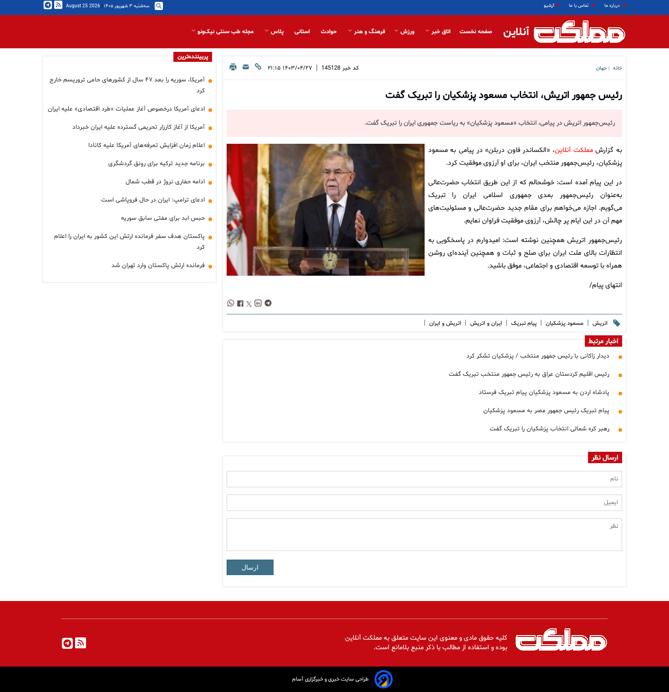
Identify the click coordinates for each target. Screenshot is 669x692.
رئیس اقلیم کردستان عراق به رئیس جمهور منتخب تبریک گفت (529, 374)
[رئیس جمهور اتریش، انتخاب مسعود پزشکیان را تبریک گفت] (325, 210)
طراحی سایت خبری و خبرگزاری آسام (330, 679)
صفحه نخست (476, 32)
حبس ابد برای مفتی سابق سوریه (163, 218)
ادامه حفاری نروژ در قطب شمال (165, 181)
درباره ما (612, 5)
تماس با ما (579, 5)
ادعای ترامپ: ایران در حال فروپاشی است (153, 200)
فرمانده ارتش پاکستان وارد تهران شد (158, 265)
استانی (303, 32)
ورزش (407, 32)
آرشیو (549, 5)
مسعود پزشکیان (563, 323)
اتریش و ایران (444, 323)
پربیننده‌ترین (192, 57)
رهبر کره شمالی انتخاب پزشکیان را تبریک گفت (549, 428)
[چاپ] (233, 69)
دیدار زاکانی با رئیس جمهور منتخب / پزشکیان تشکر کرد (537, 356)
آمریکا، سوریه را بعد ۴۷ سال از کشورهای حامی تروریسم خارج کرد (127, 85)
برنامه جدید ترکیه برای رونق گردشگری (156, 163)
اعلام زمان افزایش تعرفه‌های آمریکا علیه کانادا (146, 145)
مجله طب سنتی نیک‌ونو (225, 32)
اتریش (599, 323)
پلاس (277, 32)
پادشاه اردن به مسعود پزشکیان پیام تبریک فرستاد (544, 392)
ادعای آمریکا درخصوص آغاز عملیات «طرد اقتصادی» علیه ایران (126, 109)
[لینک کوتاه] (258, 69)
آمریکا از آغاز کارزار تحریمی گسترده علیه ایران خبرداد (138, 127)
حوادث (330, 32)
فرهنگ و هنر (368, 32)
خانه (617, 68)
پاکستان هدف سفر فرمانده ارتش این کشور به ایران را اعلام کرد (129, 242)
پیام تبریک (523, 323)
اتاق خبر (440, 32)
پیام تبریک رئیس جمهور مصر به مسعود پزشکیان (546, 410)
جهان (601, 68)
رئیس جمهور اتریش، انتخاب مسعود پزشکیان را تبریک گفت (503, 95)
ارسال (250, 567)
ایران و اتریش (485, 323)
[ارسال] (245, 69)
